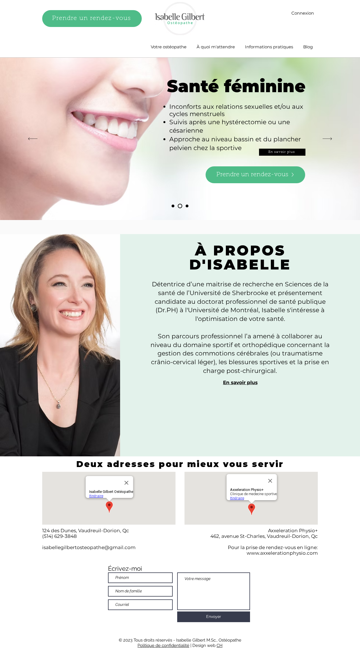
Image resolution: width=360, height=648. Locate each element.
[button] (240, 382)
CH (219, 645)
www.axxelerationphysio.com (282, 553)
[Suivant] (327, 139)
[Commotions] (173, 206)
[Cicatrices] (186, 206)
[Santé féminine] (179, 206)
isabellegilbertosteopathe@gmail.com (89, 547)
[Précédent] (32, 139)
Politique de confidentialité (163, 645)
